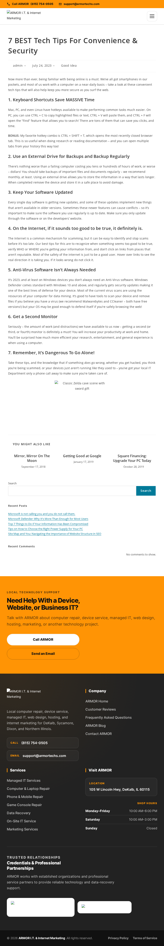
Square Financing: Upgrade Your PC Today (132, 458)
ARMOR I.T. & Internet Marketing (42, 938)
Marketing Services (22, 829)
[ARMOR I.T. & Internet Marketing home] (25, 16)
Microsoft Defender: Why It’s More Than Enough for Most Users (48, 519)
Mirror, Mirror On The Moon (32, 458)
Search (12, 483)
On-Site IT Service (21, 821)
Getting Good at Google (82, 456)
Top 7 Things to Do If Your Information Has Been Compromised (48, 524)
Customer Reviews (100, 709)
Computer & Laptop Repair (28, 788)
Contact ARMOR (98, 734)
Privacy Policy (118, 938)
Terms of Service (145, 938)
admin (18, 65)
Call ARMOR (43, 639)
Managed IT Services (24, 780)
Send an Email (43, 653)
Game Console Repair (24, 805)
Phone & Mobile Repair (25, 797)
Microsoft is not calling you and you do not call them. (41, 514)
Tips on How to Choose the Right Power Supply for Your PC (45, 529)
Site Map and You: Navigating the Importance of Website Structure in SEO (54, 534)
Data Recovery (19, 813)
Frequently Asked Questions (108, 717)
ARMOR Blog (95, 725)
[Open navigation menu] (152, 16)
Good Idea (69, 65)
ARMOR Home (96, 701)
